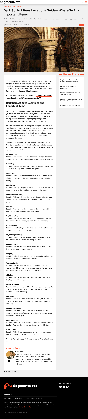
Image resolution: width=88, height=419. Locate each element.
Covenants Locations (44, 95)
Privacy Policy (7, 398)
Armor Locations (12, 98)
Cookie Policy (18, 398)
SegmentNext (10, 2)
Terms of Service (30, 398)
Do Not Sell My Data (25, 407)
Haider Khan (8, 24)
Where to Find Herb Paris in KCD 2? (70, 105)
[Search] (82, 2)
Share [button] (82, 25)
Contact (40, 398)
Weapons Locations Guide (32, 98)
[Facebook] (9, 361)
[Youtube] (68, 387)
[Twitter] (61, 387)
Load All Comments (11, 371)
